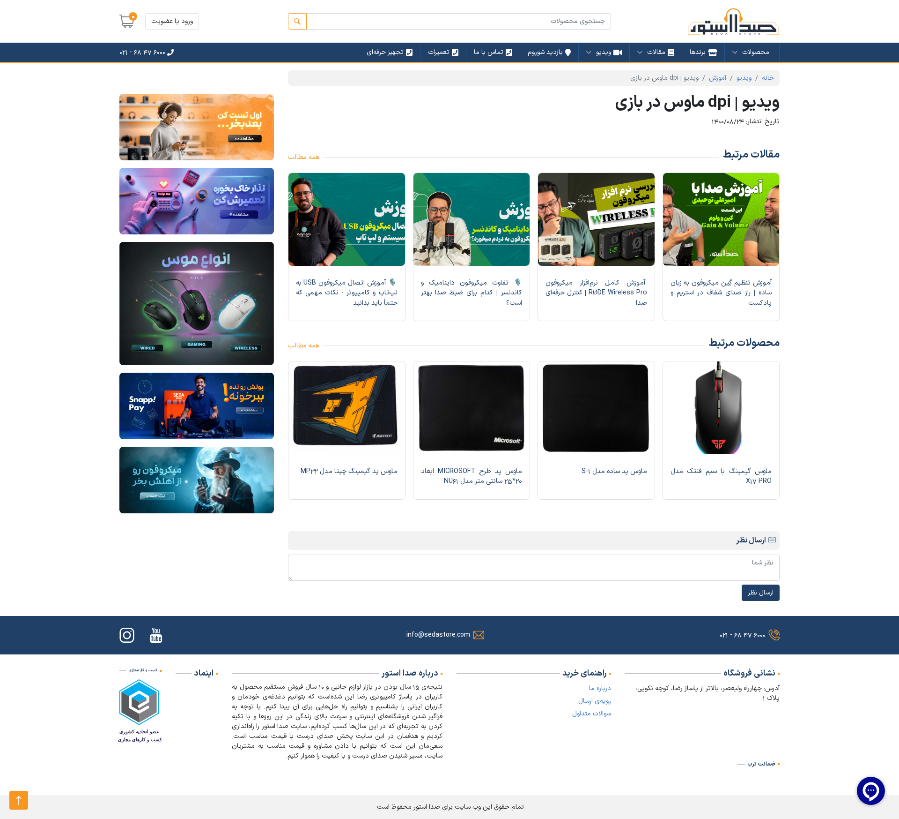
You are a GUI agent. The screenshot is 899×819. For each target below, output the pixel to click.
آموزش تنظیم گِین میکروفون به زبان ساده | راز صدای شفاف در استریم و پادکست (721, 293)
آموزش (717, 78)
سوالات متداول (591, 714)
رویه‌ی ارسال (594, 701)
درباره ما (600, 688)
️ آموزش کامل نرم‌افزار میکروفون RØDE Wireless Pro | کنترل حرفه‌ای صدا (596, 293)
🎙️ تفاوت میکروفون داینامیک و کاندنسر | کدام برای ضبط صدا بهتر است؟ (472, 293)
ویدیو (603, 52)
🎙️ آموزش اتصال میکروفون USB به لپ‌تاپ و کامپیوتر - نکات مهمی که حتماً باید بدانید (347, 293)
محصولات (755, 52)
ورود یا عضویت (172, 21)
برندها (698, 52)
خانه (768, 78)
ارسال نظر (761, 593)
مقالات (656, 52)
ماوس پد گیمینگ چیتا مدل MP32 (349, 471)
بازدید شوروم (545, 52)
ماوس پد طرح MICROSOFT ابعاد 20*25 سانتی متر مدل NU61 (472, 476)
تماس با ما (488, 52)
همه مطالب (303, 157)
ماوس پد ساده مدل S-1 (614, 471)
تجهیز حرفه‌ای (385, 52)
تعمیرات (439, 52)
